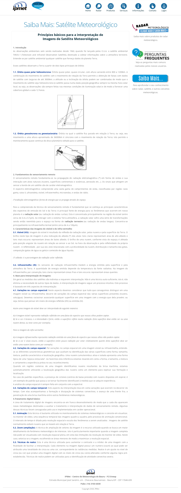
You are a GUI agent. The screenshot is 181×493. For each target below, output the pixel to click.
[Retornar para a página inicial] (90, 472)
